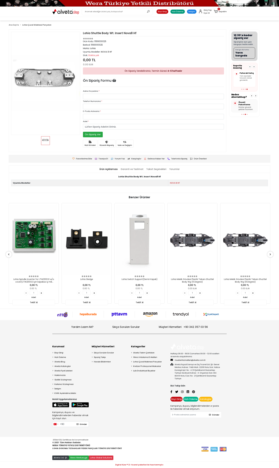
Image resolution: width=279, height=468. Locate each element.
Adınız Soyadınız (91, 91)
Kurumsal (58, 346)
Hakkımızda (60, 375)
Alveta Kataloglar (62, 366)
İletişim (191, 11)
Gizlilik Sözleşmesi (62, 379)
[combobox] (55, 424)
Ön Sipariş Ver (93, 134)
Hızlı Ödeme (177, 11)
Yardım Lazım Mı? (82, 327)
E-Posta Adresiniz (92, 111)
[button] (220, 11)
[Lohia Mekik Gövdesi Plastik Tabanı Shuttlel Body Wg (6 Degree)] (192, 240)
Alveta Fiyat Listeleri (63, 370)
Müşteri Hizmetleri (183, 327)
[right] (270, 254)
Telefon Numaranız (92, 101)
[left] (8, 254)
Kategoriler (138, 346)
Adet (86, 121)
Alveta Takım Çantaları (143, 352)
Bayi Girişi (162, 11)
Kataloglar (206, 399)
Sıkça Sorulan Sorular (126, 327)
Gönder (83, 424)
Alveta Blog (59, 361)
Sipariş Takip (100, 357)
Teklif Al (34, 302)
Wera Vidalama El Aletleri (145, 357)
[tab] (108, 169)
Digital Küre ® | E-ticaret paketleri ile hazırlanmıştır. (139, 464)
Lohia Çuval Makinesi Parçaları (147, 361)
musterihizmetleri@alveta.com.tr (190, 360)
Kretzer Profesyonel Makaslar (147, 366)
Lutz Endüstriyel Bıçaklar (144, 370)
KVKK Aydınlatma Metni (65, 393)
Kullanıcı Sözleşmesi (64, 384)
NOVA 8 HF (175, 183)
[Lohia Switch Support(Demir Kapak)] (139, 240)
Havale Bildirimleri (102, 361)
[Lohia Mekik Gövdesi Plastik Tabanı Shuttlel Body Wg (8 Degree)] (245, 240)
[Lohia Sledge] (86, 240)
